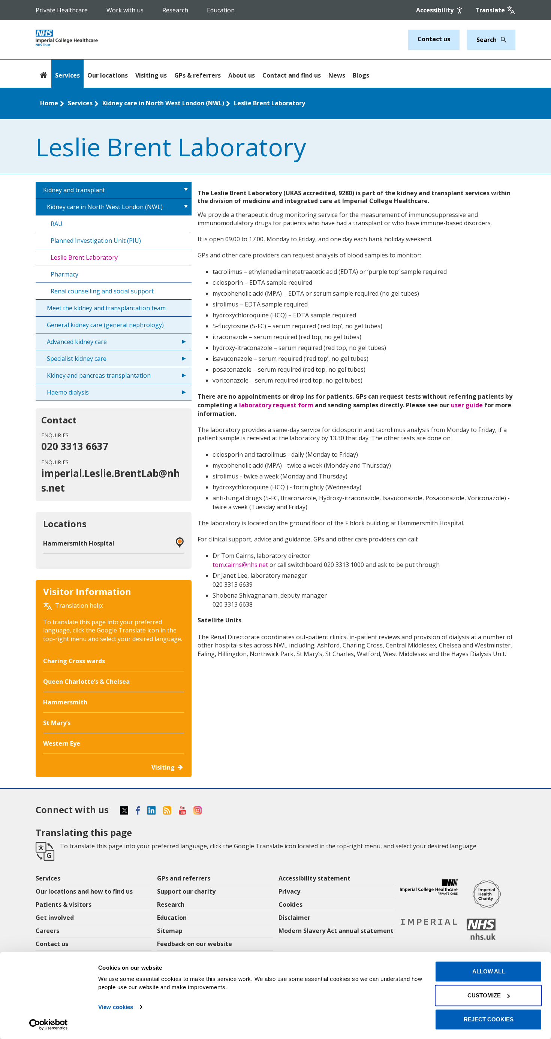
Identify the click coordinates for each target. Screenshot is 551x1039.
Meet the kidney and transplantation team (106, 308)
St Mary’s (56, 723)
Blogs (361, 75)
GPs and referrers (183, 878)
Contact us (434, 39)
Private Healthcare (62, 10)
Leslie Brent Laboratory (269, 103)
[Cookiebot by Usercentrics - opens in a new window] (48, 1024)
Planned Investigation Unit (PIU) (96, 240)
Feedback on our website (194, 944)
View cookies (115, 1007)
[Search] (501, 39)
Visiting (163, 767)
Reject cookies (489, 1019)
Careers (47, 931)
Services (67, 75)
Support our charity (186, 891)
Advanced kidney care (77, 342)
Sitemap (170, 931)
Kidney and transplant (74, 190)
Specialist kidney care (76, 358)
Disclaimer (294, 917)
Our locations (107, 75)
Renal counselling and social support (102, 291)
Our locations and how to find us (84, 891)
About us (241, 75)
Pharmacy (64, 274)
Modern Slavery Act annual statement (336, 931)
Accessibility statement (314, 878)
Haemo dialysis (68, 392)
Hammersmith (65, 702)
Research (175, 10)
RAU (57, 224)
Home (49, 103)
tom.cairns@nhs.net (240, 565)
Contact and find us (291, 75)
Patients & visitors (63, 904)
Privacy (289, 891)
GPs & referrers (197, 75)
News (336, 75)
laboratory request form (276, 405)
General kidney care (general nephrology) (105, 325)
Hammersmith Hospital (78, 543)
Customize (484, 995)
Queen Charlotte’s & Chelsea (86, 681)
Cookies (290, 904)
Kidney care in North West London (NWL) (163, 103)
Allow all (488, 971)
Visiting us (151, 75)
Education (221, 10)
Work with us (125, 10)
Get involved (55, 917)
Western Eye (61, 743)
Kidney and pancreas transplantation (99, 375)
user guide (467, 405)
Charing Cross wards (74, 661)
